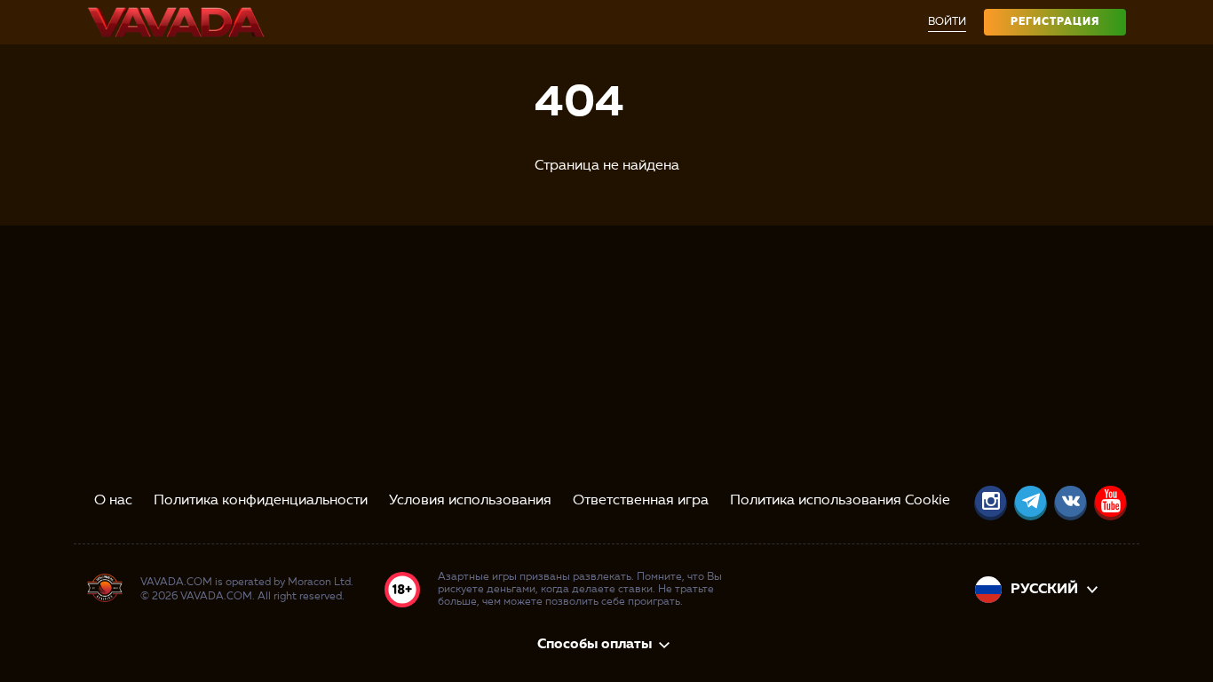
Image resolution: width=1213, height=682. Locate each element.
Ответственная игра (641, 501)
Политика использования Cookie (840, 501)
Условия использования (470, 501)
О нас (113, 501)
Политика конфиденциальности (261, 501)
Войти (947, 22)
